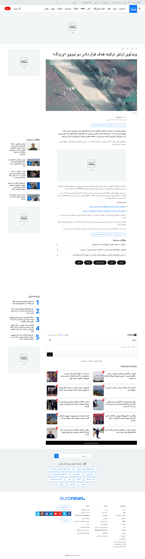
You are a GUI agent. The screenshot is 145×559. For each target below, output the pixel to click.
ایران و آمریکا (91, 479)
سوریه (122, 49)
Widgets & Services (101, 530)
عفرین (111, 262)
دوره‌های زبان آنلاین (102, 536)
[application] (91, 85)
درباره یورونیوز (85, 509)
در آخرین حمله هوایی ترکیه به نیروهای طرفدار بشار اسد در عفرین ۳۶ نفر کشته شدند (99, 255)
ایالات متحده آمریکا (56, 479)
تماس (87, 524)
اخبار (132, 49)
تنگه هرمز (72, 484)
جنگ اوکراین (89, 474)
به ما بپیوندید (103, 521)
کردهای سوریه (100, 262)
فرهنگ (76, 8)
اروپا (114, 8)
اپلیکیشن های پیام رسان (101, 527)
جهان (109, 8)
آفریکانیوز (104, 533)
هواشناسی (104, 515)
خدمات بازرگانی (85, 512)
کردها (88, 262)
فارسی (136, 2)
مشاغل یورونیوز (85, 527)
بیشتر (87, 506)
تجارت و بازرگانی (99, 8)
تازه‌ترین (122, 8)
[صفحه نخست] (136, 49)
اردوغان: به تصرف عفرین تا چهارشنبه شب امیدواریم (109, 245)
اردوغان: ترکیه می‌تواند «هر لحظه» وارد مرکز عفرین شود (107, 206)
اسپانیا (79, 479)
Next (83, 8)
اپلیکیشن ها (104, 524)
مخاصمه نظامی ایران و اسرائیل (85, 469)
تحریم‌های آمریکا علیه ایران (59, 474)
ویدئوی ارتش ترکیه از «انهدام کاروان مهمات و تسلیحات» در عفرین (104, 210)
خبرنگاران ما (122, 539)
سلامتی (59, 8)
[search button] (56, 2)
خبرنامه (66, 520)
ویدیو (52, 8)
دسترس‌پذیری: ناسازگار (83, 530)
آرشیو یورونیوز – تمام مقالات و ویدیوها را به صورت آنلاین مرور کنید (119, 544)
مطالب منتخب (33, 140)
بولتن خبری (104, 512)
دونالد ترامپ (76, 474)
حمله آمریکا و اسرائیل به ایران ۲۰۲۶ (60, 469)
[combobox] (67, 2)
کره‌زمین (68, 8)
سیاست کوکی (85, 518)
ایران (69, 479)
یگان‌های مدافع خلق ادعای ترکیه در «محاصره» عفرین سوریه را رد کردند (103, 250)
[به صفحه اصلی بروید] (133, 9)
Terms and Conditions (82, 515)
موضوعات (123, 506)
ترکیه (79, 262)
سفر (88, 8)
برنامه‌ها (123, 536)
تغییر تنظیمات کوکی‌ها (83, 533)
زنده (7, 8)
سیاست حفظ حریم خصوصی (81, 521)
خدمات (105, 506)
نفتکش (61, 484)
